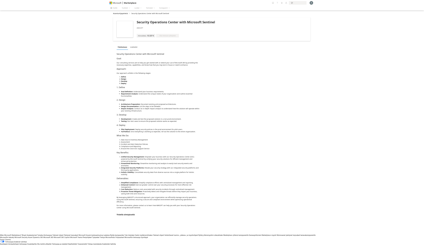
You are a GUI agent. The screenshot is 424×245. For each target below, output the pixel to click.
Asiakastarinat (32, 235)
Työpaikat (95, 237)
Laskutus (107, 235)
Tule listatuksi (129, 235)
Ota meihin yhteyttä (44, 244)
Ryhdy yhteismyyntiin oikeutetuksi (210, 235)
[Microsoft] (115, 3)
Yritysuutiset (119, 237)
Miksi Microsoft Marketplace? (10, 235)
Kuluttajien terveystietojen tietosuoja (13, 244)
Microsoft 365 (48, 237)
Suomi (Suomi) (5, 239)
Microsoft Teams (76, 237)
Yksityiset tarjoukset (71, 235)
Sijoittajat (144, 237)
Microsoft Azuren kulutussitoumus (91, 235)
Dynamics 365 (38, 237)
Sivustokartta (32, 244)
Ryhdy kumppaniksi (117, 235)
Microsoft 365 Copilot (62, 237)
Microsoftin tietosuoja (132, 237)
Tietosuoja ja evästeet (60, 244)
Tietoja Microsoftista (107, 237)
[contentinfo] (130, 13)
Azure (30, 237)
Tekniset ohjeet (57, 235)
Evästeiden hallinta (109, 244)
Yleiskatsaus (122, 47)
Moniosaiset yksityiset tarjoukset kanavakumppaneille (296, 235)
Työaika (40, 235)
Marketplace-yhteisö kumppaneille (236, 235)
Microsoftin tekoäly (7, 237)
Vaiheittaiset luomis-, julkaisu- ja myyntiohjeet (181, 235)
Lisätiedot (133, 47)
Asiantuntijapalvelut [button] (120, 13)
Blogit (24, 235)
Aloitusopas (47, 235)
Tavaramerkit (82, 244)
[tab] (123, 47)
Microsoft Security (21, 237)
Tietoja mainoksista (95, 244)
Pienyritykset (87, 237)
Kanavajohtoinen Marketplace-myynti (262, 235)
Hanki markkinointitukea (143, 235)
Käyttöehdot (72, 244)
